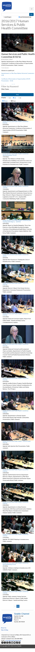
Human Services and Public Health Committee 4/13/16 (15, 379)
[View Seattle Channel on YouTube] (14, 642)
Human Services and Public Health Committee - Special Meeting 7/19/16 (16, 154)
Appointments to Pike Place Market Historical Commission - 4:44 (18, 74)
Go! (31, 14)
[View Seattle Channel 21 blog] (17, 642)
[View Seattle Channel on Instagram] (7, 642)
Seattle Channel (21, 614)
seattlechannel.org (25, 17)
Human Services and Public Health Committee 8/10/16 (15, 122)
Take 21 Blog (4, 630)
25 (15, 98)
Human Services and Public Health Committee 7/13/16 (15, 186)
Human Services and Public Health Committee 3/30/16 (15, 411)
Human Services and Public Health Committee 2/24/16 (15, 502)
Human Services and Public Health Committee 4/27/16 (15, 344)
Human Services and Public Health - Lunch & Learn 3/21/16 (17, 441)
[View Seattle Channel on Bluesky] (12, 642)
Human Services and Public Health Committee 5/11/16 (15, 314)
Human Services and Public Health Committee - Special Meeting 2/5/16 (16, 563)
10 (10, 98)
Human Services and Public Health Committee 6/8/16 (15, 255)
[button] (17, 43)
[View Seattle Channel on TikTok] (10, 642)
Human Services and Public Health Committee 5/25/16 (15, 283)
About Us (3, 628)
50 (20, 98)
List (6, 101)
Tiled (14, 101)
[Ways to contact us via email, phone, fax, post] (19, 642)
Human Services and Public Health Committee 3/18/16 (15, 470)
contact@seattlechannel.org (13, 640)
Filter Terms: (5, 89)
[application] (17, 43)
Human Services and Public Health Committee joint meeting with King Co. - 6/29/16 (17, 221)
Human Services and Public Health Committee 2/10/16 (15, 535)
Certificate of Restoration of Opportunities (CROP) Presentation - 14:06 (15, 80)
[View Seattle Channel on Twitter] (5, 642)
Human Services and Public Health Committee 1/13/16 (15, 592)
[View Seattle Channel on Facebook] (2, 642)
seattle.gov (7, 17)
